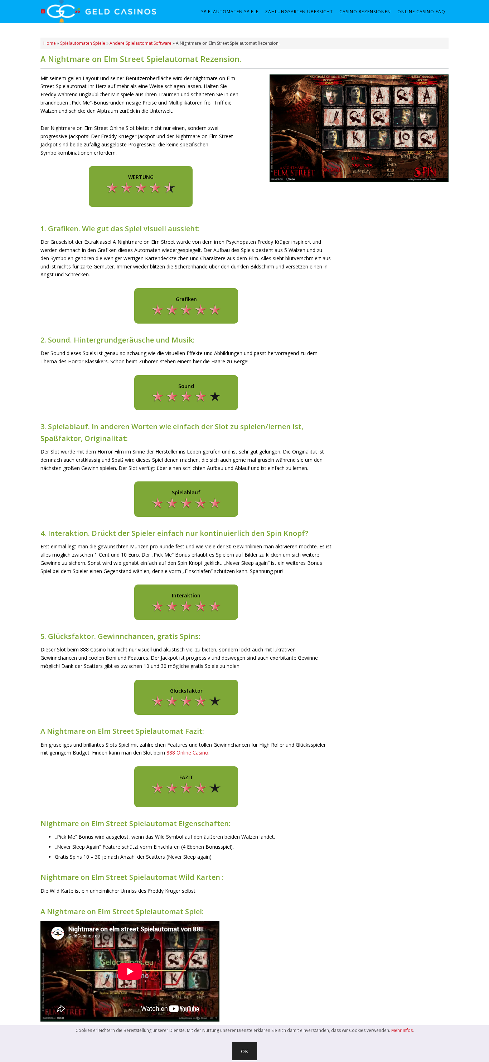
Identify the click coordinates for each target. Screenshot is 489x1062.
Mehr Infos (402, 1030)
